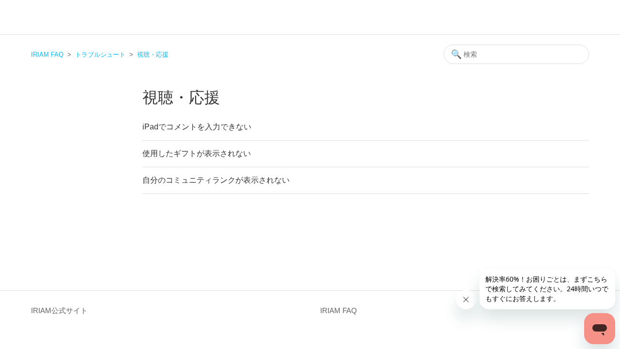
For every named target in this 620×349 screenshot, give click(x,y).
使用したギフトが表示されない (196, 153)
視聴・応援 (153, 54)
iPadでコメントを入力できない (196, 127)
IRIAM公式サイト (59, 310)
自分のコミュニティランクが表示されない (216, 180)
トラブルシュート (100, 54)
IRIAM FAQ (47, 54)
